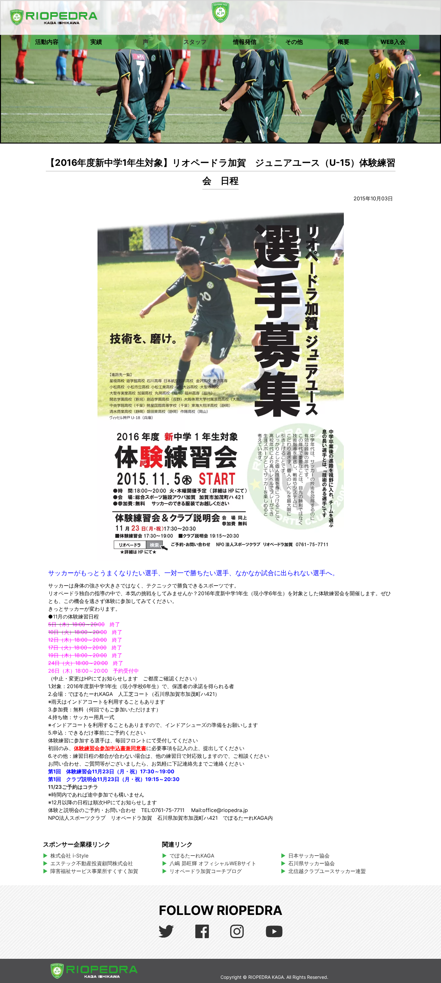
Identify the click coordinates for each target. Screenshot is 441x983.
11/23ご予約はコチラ (73, 787)
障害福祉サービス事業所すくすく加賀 (94, 871)
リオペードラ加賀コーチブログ (205, 871)
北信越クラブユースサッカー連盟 (327, 871)
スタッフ (195, 41)
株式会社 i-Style (69, 855)
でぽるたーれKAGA (191, 855)
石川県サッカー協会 (311, 863)
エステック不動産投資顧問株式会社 (91, 863)
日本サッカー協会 (309, 855)
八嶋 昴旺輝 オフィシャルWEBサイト (215, 863)
